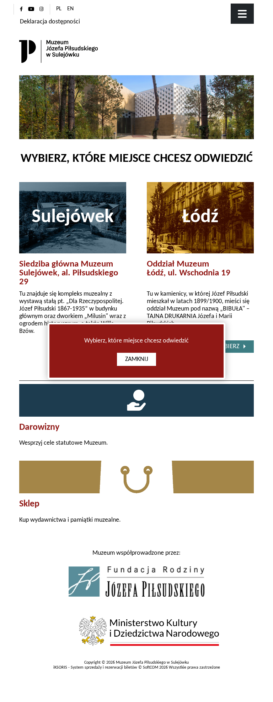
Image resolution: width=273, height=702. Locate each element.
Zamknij (136, 359)
